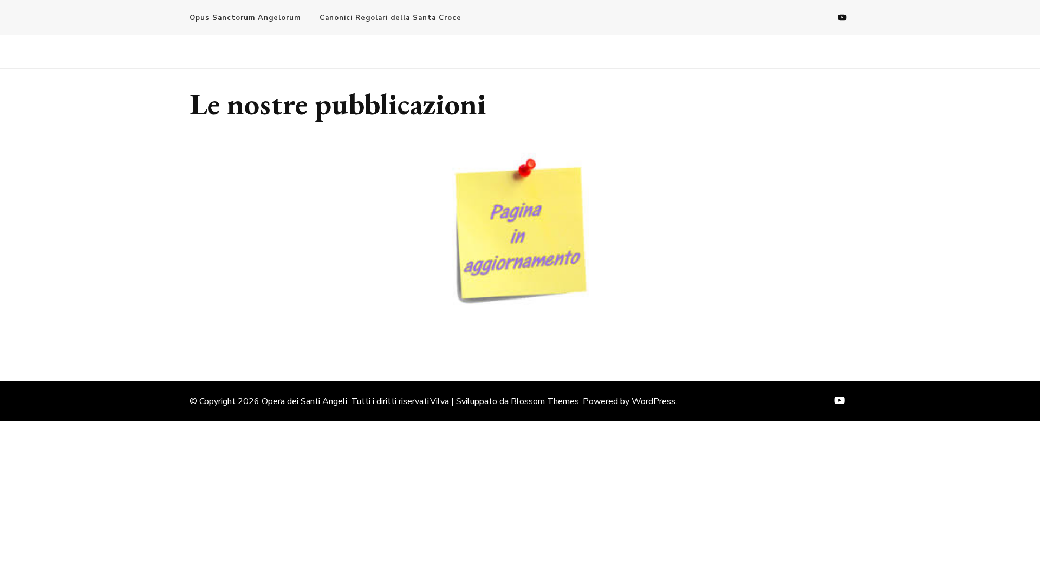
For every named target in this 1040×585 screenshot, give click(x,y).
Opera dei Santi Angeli (304, 401)
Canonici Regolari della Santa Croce (390, 18)
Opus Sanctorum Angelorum (245, 18)
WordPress (653, 401)
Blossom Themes (545, 401)
